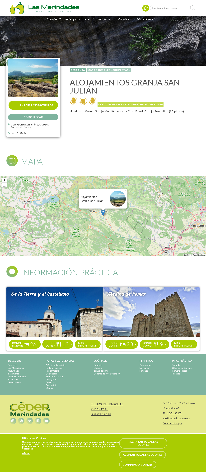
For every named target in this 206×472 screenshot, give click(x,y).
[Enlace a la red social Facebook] (38, 421)
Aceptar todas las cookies (142, 454)
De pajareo (51, 379)
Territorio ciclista (54, 376)
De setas (50, 382)
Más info (26, 453)
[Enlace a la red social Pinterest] (21, 421)
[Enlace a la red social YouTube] (46, 421)
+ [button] (4, 180)
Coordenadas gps (172, 423)
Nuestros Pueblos (17, 376)
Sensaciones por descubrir (54, 11)
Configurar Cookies (138, 464)
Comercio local (179, 370)
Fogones (144, 370)
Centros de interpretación (107, 373)
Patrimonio (13, 373)
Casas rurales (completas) (109, 70)
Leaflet (187, 255)
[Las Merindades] (17, 13)
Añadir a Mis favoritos (36, 105)
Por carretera (52, 370)
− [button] (4, 185)
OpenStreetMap (199, 255)
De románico (52, 385)
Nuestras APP (101, 414)
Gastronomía (14, 382)
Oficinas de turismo (182, 367)
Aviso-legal (99, 409)
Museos (98, 367)
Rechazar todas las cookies (143, 443)
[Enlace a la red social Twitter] (29, 421)
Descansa (77, 70)
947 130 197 (175, 413)
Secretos (12, 365)
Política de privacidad (107, 404)
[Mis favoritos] (145, 8)
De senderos (52, 373)
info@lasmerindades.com (176, 418)
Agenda (176, 365)
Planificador (145, 365)
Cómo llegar (33, 117)
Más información (87, 344)
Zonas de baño (101, 370)
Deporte (98, 365)
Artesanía (13, 379)
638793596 (18, 132)
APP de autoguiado (55, 365)
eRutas (49, 388)
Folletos (176, 373)
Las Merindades (16, 367)
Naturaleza (13, 370)
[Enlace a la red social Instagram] (13, 421)
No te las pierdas (54, 367)
